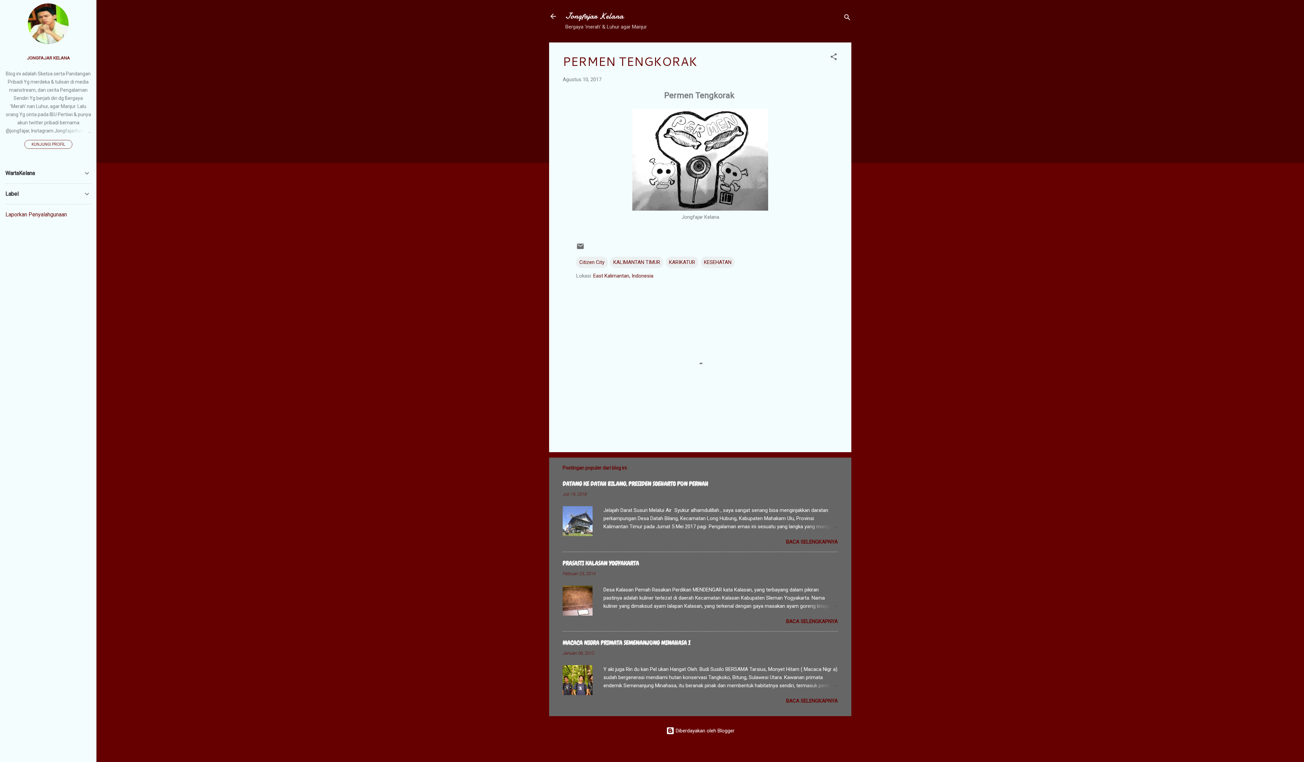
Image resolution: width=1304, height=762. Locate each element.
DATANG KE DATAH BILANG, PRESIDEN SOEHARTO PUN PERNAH (635, 484)
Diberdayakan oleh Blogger (704, 731)
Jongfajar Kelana (594, 16)
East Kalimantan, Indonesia (623, 276)
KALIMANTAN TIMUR (636, 262)
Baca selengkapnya (812, 542)
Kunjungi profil (48, 144)
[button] (834, 58)
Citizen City (591, 262)
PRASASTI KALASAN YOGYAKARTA (601, 563)
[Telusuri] (847, 18)
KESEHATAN (717, 262)
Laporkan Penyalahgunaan (36, 214)
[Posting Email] (580, 249)
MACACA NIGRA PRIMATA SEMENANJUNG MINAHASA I (626, 642)
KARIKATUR (682, 262)
